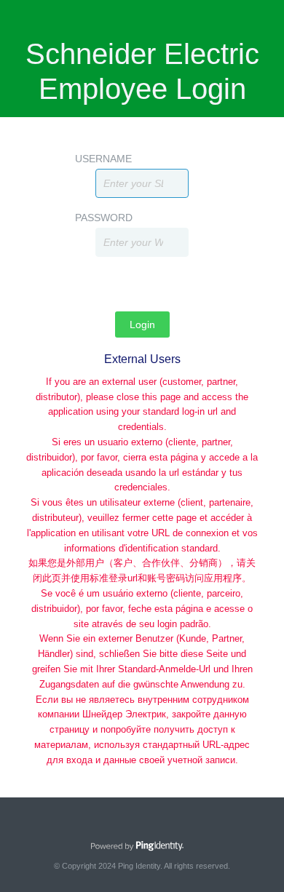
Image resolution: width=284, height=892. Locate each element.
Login (142, 324)
